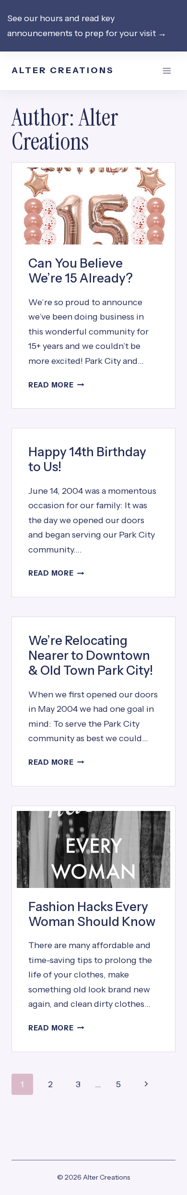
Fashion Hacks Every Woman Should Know (91, 914)
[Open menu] (166, 71)
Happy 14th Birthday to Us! (87, 459)
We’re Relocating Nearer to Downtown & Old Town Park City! (90, 655)
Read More (56, 385)
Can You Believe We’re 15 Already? (80, 271)
